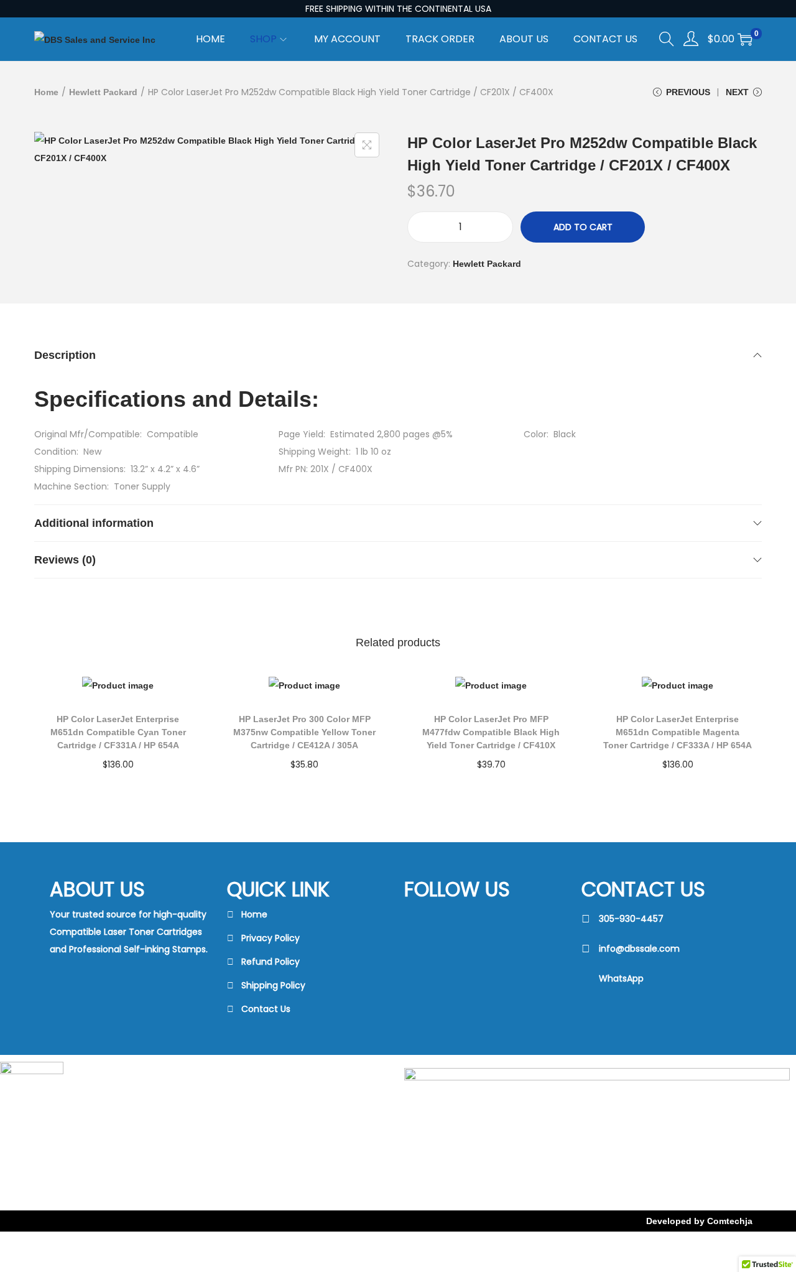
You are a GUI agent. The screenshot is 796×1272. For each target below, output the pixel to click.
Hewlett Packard (103, 92)
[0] (745, 39)
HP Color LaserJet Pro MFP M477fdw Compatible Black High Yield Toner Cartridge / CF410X (491, 732)
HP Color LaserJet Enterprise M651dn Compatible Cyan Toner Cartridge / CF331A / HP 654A (118, 732)
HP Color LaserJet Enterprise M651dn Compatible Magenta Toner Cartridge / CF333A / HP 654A (677, 732)
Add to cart (583, 227)
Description (65, 355)
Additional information (94, 523)
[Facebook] (454, 921)
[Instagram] (454, 968)
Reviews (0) (65, 560)
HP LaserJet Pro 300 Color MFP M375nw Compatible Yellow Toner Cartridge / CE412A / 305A (304, 732)
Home (46, 92)
